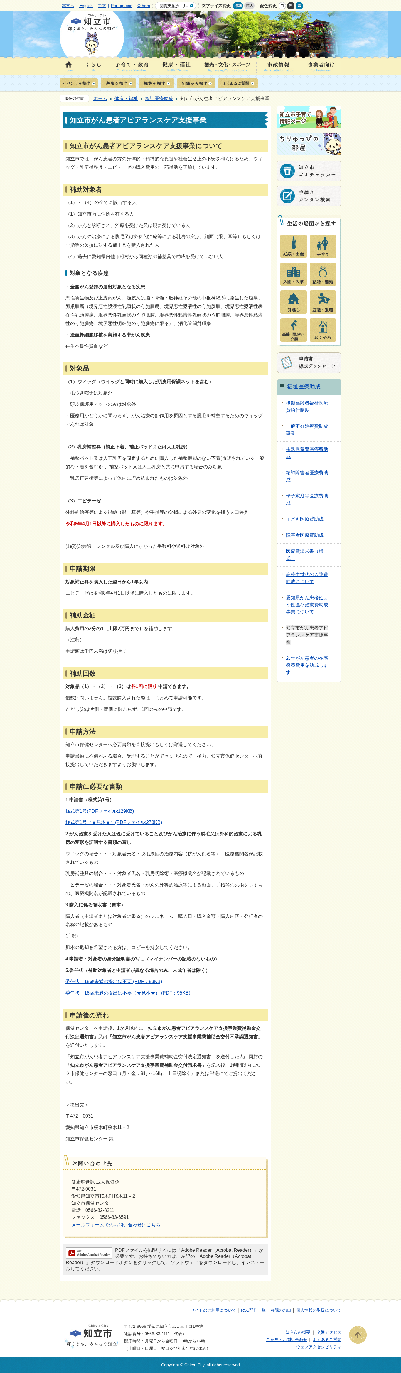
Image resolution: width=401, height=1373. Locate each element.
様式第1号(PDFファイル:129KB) (99, 811)
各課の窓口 (281, 1310)
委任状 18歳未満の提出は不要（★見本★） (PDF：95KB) (127, 992)
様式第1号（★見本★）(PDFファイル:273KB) (113, 822)
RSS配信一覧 (253, 1310)
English (86, 5)
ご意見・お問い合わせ (286, 1339)
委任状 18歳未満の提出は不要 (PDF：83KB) (113, 981)
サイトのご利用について (213, 1310)
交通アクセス (329, 1332)
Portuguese (121, 5)
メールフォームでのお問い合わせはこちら (116, 1224)
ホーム (100, 98)
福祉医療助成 (159, 98)
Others (143, 5)
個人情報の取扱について (318, 1310)
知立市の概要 (298, 1332)
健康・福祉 (126, 98)
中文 (102, 5)
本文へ (68, 5)
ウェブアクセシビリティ (318, 1347)
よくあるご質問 (327, 1339)
